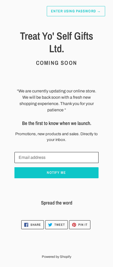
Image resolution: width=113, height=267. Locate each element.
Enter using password (76, 11)
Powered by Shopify (56, 257)
